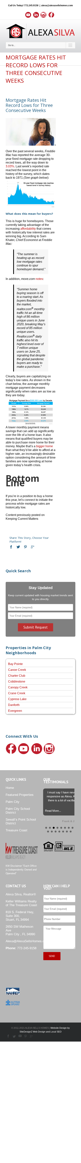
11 (56, 831)
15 (71, 831)
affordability (28, 228)
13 (63, 831)
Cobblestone (16, 681)
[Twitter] (18, 547)
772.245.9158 (31, 5)
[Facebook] (11, 547)
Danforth (14, 705)
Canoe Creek (17, 669)
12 (59, 831)
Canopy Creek (18, 687)
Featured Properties (20, 795)
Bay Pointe (15, 664)
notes (39, 278)
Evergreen (15, 710)
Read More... (53, 810)
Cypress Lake (17, 699)
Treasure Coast (16, 830)
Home (10, 788)
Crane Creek (16, 693)
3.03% (10, 166)
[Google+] (32, 547)
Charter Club (16, 675)
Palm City (12, 802)
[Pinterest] (25, 547)
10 (52, 831)
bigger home (44, 446)
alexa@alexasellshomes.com (57, 5)
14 (67, 831)
